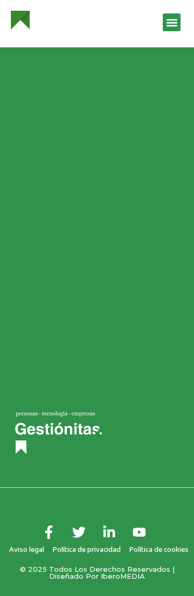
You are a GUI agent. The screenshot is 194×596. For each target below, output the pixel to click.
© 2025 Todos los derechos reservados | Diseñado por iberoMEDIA (97, 572)
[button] (172, 22)
